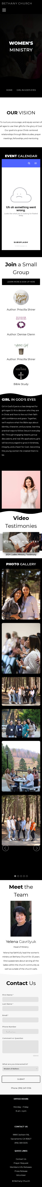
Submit (21, 1079)
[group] (21, 542)
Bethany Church (17, 3)
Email (4, 1015)
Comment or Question (12, 1038)
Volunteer (21, 1175)
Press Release (21, 1171)
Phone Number (9, 1027)
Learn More (21, 464)
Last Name (7, 1004)
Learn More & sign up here (21, 282)
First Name (7, 995)
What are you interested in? (15, 1064)
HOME (9, 90)
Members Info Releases (21, 1167)
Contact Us (21, 1159)
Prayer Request (21, 1163)
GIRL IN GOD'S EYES (26, 90)
